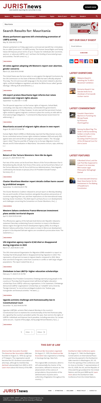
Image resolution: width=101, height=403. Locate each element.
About (73, 16)
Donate (83, 16)
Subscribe (84, 53)
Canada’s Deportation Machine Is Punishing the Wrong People (86, 115)
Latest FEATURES (80, 155)
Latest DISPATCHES (81, 73)
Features (42, 16)
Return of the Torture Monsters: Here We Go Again (27, 155)
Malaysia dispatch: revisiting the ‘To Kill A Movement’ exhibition (85, 80)
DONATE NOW (90, 7)
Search (59, 24)
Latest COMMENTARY (82, 108)
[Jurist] (22, 7)
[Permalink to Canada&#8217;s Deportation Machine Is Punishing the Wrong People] (72, 115)
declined (5, 365)
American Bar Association (14, 353)
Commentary (30, 16)
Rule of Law (62, 16)
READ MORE (8, 61)
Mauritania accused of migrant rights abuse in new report (31, 126)
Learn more (6, 367)
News (7, 16)
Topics (52, 16)
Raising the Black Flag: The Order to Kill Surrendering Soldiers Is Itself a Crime (87, 131)
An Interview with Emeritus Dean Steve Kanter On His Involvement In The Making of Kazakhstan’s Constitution (87, 183)
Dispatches (17, 16)
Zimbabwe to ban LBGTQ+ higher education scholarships (30, 271)
